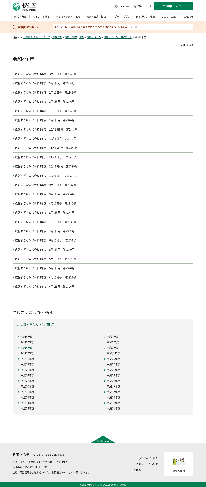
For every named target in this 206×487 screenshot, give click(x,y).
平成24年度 (27, 375)
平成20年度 (27, 386)
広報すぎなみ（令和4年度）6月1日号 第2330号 (44, 250)
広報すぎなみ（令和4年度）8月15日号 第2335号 (45, 203)
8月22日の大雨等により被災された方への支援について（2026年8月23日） (97, 27)
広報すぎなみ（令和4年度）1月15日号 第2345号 (45, 111)
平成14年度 (27, 403)
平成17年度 (113, 392)
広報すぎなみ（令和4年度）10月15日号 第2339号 (46, 166)
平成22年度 (27, 381)
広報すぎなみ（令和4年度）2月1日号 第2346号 (44, 102)
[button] (122, 6)
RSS (138, 469)
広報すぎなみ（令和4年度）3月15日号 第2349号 (45, 74)
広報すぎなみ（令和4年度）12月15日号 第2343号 (46, 129)
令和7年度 (113, 337)
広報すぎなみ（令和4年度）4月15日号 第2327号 (45, 277)
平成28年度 (27, 364)
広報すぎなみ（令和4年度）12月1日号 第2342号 (45, 139)
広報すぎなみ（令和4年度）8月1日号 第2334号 (44, 213)
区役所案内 (179, 471)
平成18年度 (27, 392)
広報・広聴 (71, 37)
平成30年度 (27, 359)
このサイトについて (147, 464)
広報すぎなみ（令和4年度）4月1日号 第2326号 (44, 286)
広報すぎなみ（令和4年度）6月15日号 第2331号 (45, 240)
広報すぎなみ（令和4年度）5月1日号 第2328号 (44, 268)
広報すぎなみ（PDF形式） (118, 37)
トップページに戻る (147, 458)
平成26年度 (27, 370)
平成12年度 (27, 408)
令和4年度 (27, 348)
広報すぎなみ (94, 37)
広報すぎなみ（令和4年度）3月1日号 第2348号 (44, 83)
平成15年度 (113, 397)
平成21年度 (113, 381)
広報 (81, 37)
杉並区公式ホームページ (36, 37)
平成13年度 (113, 403)
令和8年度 (27, 337)
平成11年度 (113, 408)
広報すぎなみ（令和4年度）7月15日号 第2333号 (45, 222)
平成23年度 (113, 375)
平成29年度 (113, 359)
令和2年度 (27, 353)
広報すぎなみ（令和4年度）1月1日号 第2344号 (44, 120)
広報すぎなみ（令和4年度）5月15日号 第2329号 (45, 259)
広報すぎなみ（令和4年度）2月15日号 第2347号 (45, 92)
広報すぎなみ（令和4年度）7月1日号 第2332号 (44, 231)
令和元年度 (113, 353)
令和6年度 (27, 342)
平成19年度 (113, 386)
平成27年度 (113, 364)
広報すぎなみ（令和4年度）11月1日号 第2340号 (45, 157)
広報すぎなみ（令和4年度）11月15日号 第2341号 (46, 148)
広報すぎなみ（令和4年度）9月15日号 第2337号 (45, 185)
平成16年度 (27, 397)
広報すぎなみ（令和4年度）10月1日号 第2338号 (45, 176)
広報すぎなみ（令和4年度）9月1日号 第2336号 (44, 194)
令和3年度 (113, 348)
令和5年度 (113, 342)
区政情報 (57, 37)
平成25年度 (113, 370)
